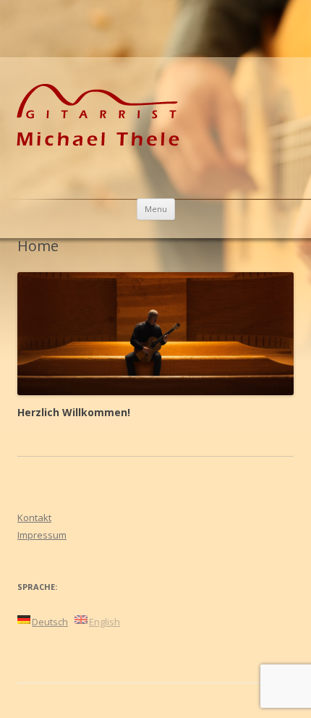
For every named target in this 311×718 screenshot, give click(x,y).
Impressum (42, 534)
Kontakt (34, 517)
